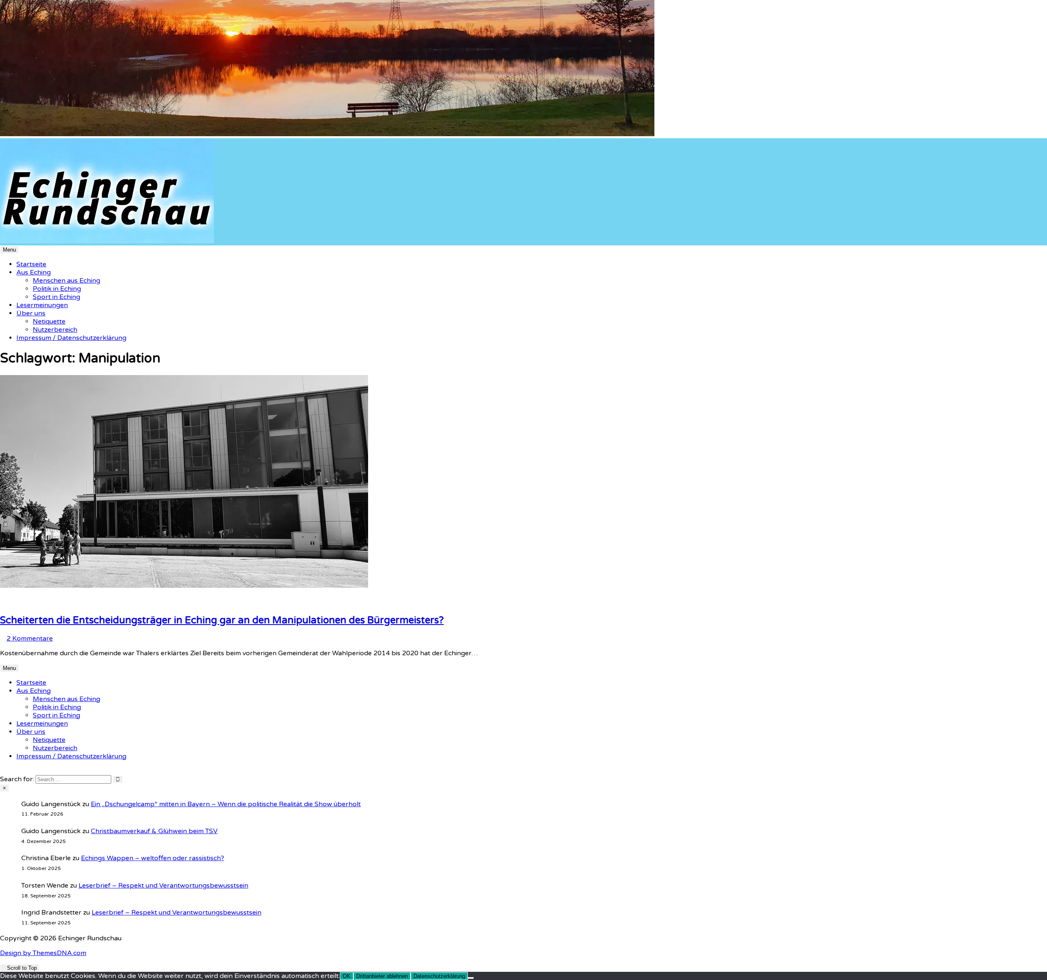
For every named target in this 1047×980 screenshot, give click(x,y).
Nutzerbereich (55, 330)
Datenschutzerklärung (439, 976)
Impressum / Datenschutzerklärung (71, 338)
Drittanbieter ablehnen (382, 976)
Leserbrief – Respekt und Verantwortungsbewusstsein (163, 885)
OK (346, 976)
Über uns (30, 313)
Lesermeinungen (42, 305)
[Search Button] (2, 771)
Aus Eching (33, 272)
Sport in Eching (56, 297)
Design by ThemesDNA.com (43, 953)
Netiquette (49, 321)
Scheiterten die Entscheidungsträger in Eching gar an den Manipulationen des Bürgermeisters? (222, 620)
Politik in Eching (57, 289)
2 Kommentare (30, 638)
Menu (9, 250)
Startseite (31, 264)
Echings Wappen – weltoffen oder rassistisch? (152, 858)
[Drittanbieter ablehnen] (471, 978)
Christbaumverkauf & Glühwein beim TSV (154, 831)
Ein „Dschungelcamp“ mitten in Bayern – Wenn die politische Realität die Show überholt (226, 804)
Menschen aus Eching (66, 280)
